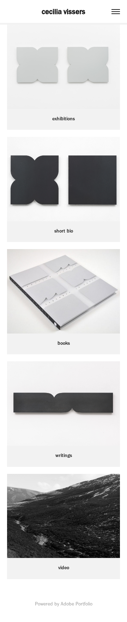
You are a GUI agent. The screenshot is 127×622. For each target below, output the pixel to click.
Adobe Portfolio (76, 604)
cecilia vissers (63, 11)
